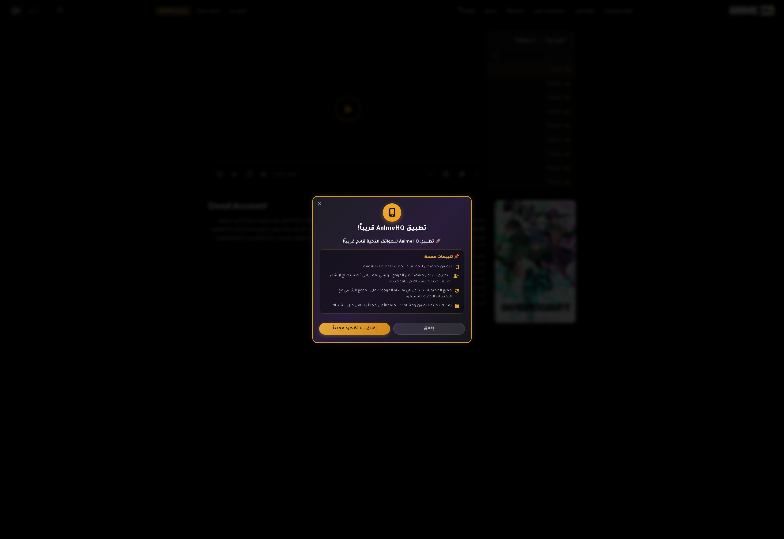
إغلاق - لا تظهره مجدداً (355, 328)
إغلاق (429, 328)
